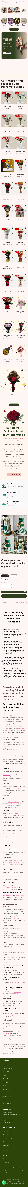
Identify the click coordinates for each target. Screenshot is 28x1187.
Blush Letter (20, 219)
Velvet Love (20, 242)
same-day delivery (17, 982)
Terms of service (9, 1183)
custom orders (17, 992)
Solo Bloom (14, 394)
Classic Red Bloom (20, 335)
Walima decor (19, 895)
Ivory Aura (7, 129)
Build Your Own (7, 1103)
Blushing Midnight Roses (7, 336)
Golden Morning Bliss (20, 312)
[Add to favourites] (12, 98)
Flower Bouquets (4, 14)
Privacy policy (20, 1181)
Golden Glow (20, 174)
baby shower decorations (15, 862)
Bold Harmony (7, 174)
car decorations (9, 887)
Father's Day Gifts (8, 1162)
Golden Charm (20, 265)
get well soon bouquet (15, 1038)
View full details (20, 602)
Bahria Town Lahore (8, 1134)
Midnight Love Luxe (7, 311)
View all (14, 29)
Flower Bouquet (12, 1179)
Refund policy (12, 1181)
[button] (3, 2)
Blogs (4, 1158)
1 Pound (5, 576)
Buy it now (14, 596)
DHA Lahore (6, 1131)
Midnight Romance (7, 289)
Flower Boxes (23, 13)
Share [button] (4, 602)
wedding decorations (10, 849)
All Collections (7, 1086)
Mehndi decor (9, 895)
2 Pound (14, 576)
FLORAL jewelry (7, 1100)
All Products (6, 1089)
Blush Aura (7, 151)
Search (5, 1155)
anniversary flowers (8, 757)
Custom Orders (23, 25)
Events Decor (7, 1079)
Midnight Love (7, 197)
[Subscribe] (21, 1172)
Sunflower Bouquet (7, 359)
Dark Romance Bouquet (7, 265)
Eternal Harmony (20, 359)
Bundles (5, 1082)
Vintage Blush (20, 197)
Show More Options (14, 474)
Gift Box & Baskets (11, 14)
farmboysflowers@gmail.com (10, 1015)
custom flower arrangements (10, 827)
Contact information (19, 1183)
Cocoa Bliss (7, 219)
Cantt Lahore (7, 1142)
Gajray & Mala (4, 25)
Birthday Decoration (11, 25)
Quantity (3, 583)
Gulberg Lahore (7, 1138)
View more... (6, 1145)
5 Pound (5, 579)
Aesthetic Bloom (20, 129)
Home (4, 1064)
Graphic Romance (20, 151)
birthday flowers (17, 788)
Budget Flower (7, 1096)
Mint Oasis (20, 106)
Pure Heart (7, 242)
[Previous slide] (10, 76)
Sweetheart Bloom (20, 289)
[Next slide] (17, 76)
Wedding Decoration (17, 25)
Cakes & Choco (17, 14)
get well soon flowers (13, 802)
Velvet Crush (7, 106)
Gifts (4, 1075)
